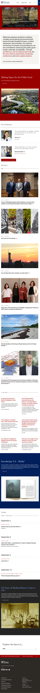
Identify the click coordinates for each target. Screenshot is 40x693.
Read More (5, 83)
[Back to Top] (37, 687)
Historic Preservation (5, 683)
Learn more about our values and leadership (12, 61)
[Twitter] (3, 669)
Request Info (24, 2)
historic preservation (17, 54)
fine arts (6, 54)
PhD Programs (4, 688)
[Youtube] (7, 669)
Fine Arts (3, 681)
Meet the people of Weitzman (9, 160)
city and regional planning (21, 52)
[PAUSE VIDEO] (35, 25)
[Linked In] (4, 669)
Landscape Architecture (6, 685)
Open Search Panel (34, 2)
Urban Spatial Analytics (6, 687)
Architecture (3, 678)
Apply (18, 2)
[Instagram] (6, 669)
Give (30, 2)
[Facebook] (1, 669)
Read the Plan (5, 600)
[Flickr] (9, 669)
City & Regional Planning (6, 679)
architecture (7, 52)
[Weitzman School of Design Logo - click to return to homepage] (5, 3)
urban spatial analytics (24, 56)
